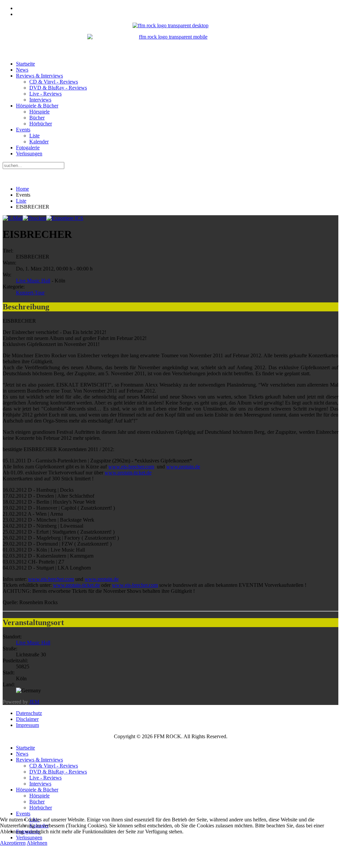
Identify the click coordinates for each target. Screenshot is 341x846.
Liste (34, 135)
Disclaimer (27, 719)
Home (22, 189)
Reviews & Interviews (39, 76)
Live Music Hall (33, 280)
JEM (34, 702)
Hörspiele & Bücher (37, 105)
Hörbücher (40, 123)
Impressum (27, 725)
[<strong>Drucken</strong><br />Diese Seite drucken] (34, 218)
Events (23, 129)
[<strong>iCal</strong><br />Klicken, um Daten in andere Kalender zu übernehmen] (64, 218)
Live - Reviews (45, 93)
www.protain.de (183, 466)
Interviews (40, 99)
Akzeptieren (13, 843)
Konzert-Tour (30, 292)
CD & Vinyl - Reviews (53, 82)
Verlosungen (29, 153)
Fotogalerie (28, 147)
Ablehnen (37, 843)
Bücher (37, 117)
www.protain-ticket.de (128, 472)
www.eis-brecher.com (131, 466)
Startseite (25, 64)
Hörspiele (39, 111)
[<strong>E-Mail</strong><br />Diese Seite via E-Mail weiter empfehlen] (13, 218)
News (22, 70)
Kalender (39, 141)
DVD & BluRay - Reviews (58, 87)
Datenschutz (29, 713)
